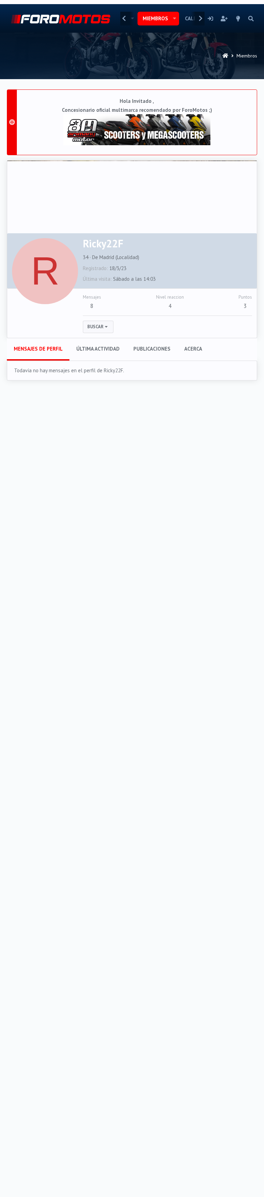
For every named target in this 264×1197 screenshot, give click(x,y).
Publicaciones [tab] (151, 348)
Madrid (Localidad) (119, 257)
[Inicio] (225, 56)
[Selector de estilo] (238, 18)
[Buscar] (251, 18)
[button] (174, 18)
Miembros (155, 18)
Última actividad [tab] (98, 348)
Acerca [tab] (193, 348)
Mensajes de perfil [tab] (38, 348)
